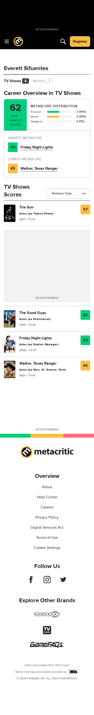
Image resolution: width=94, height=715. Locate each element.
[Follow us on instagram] (47, 582)
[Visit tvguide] (47, 633)
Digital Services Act (47, 527)
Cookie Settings (47, 547)
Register (80, 41)
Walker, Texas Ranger (39, 168)
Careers (47, 507)
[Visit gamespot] (47, 617)
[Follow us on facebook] (31, 582)
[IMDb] (73, 671)
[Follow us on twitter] (63, 582)
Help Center (47, 497)
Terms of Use (47, 537)
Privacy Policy (47, 517)
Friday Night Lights (36, 147)
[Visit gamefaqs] (47, 646)
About (47, 487)
